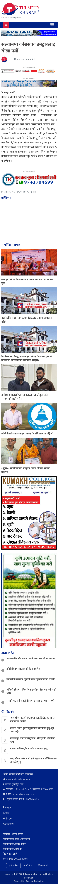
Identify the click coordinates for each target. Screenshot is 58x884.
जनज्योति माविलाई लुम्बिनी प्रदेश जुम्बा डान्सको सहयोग (30, 679)
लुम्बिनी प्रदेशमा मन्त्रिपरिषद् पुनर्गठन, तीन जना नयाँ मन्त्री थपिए (31, 691)
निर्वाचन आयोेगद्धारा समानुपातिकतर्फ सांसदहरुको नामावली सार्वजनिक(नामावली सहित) (26, 358)
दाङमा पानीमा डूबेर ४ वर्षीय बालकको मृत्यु (29, 749)
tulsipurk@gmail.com (23, 794)
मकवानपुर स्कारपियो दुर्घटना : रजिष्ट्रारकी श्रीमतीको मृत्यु (32, 740)
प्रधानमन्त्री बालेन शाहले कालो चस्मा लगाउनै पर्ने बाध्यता (30, 659)
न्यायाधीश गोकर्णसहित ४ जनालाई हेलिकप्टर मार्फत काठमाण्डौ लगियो (32, 719)
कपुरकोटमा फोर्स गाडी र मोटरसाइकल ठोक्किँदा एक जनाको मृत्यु (33, 760)
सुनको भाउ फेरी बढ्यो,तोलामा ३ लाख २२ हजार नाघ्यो (30, 701)
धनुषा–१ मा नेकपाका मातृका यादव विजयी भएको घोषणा (25, 470)
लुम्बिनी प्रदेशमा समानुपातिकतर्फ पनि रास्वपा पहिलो (27, 433)
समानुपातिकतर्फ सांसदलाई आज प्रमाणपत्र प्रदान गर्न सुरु (27, 281)
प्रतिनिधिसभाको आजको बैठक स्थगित (23, 669)
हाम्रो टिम (28, 866)
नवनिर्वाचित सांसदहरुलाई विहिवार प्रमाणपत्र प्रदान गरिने (26, 320)
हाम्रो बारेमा (13, 866)
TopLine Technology (35, 881)
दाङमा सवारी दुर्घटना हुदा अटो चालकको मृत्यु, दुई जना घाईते (32, 730)
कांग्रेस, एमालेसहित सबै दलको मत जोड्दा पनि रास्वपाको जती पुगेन (24, 397)
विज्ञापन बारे (43, 866)
